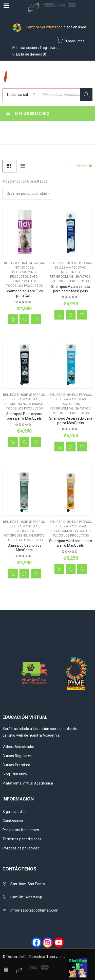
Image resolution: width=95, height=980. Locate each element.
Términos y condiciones (22, 839)
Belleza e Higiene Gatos (24, 263)
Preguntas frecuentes (21, 830)
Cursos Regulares (17, 756)
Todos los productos (24, 286)
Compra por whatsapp (44, 27)
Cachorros (70, 404)
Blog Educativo (15, 774)
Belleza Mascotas (70, 267)
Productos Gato (24, 276)
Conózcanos (13, 821)
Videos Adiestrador (18, 747)
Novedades (24, 267)
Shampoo (83, 276)
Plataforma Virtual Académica (28, 783)
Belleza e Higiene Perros (70, 263)
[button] (13, 319)
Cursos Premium (16, 765)
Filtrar (82, 166)
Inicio (8, 136)
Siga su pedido (15, 812)
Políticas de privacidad (21, 848)
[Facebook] (36, 942)
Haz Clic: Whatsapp (26, 897)
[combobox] (21, 94)
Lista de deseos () (31, 54)
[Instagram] (48, 942)
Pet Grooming (24, 272)
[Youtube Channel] (59, 942)
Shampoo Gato (24, 281)
